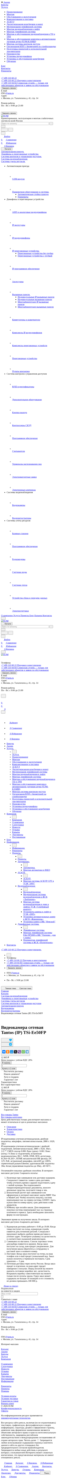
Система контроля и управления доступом (21, 1003)
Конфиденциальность (11, 1408)
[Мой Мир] (11, 1051)
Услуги (4, 1356)
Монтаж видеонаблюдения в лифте (23, 29)
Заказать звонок (9, 88)
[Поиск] (3, 696)
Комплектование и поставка (20, 19)
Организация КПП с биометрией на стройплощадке (31, 46)
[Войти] (2, 699)
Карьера (5, 1374)
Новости (5, 1369)
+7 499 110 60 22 (9, 78)
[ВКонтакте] (4, 1051)
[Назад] (14, 751)
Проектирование (15, 12)
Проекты (5, 1388)
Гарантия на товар (9, 1401)
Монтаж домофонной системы (21, 31)
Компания (6, 1359)
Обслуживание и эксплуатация (21, 17)
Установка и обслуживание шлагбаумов (25, 59)
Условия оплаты (8, 1396)
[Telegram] (27, 1051)
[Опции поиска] (3, 126)
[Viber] (19, 1051)
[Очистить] (51, 123)
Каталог (5, 1349)
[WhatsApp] (23, 1051)
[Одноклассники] (7, 1051)
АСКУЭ (10, 22)
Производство (13, 54)
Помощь (5, 1391)
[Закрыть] (3, 712)
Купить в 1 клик (8, 1069)
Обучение (11, 61)
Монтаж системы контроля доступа (23, 44)
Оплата (10, 1132)
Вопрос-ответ (7, 1403)
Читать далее (30, 1440)
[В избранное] (7, 1040)
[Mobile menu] (3, 651)
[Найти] (10, 130)
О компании (7, 1364)
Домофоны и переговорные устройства (19, 998)
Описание (11, 1127)
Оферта (4, 1411)
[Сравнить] (7, 1044)
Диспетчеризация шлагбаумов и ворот (25, 24)
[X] (15, 1051)
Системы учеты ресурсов (13, 1001)
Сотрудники (7, 1366)
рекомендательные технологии (15, 1418)
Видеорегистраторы (10, 1011)
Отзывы (5, 1371)
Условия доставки (9, 1398)
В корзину (6, 1063)
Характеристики (14, 1129)
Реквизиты (6, 1386)
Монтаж (10, 14)
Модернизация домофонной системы (24, 27)
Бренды (4, 1354)
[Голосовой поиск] (4, 130)
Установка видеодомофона (19, 56)
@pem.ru (10, 93)
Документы (6, 1376)
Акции (4, 1351)
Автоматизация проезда (12, 1006)
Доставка (11, 1134)
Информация (7, 1381)
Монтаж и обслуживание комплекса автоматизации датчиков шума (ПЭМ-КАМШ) (31, 40)
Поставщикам (7, 1379)
